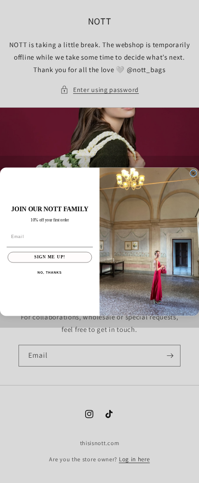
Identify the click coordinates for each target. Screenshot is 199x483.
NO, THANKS (49, 273)
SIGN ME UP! (49, 257)
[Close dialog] (193, 173)
